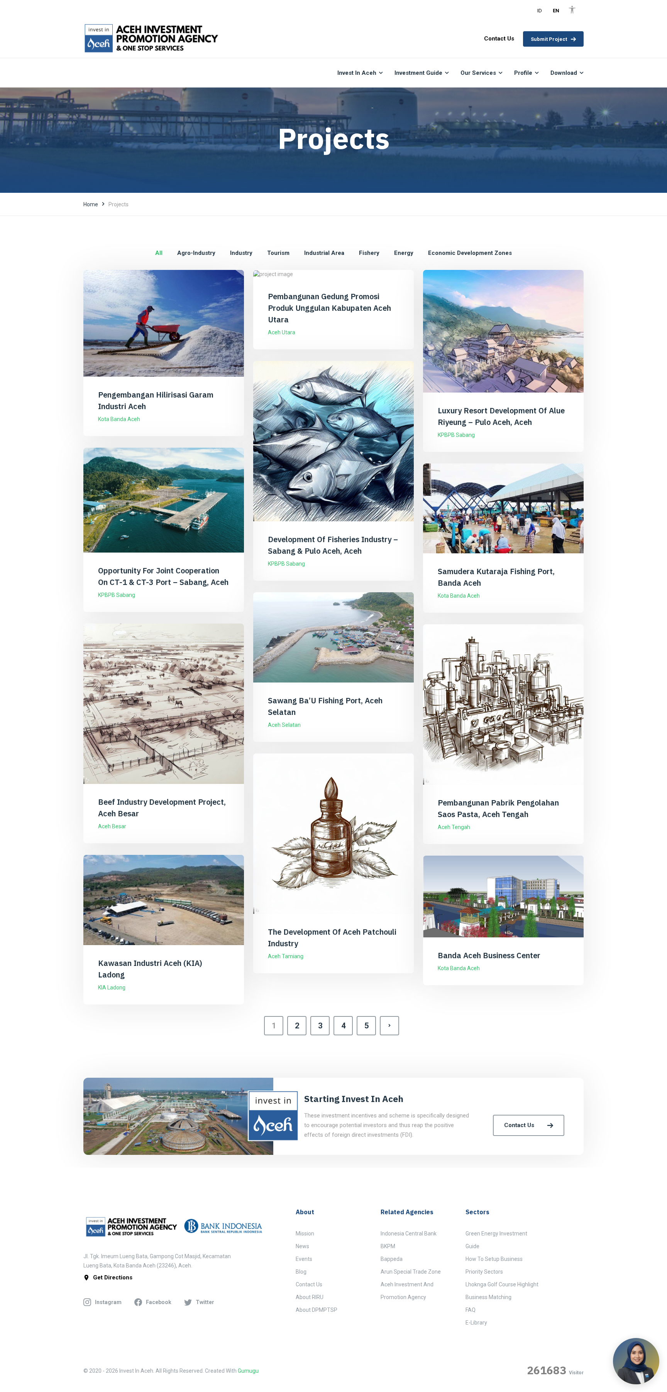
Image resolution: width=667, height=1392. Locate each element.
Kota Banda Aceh (119, 419)
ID (539, 10)
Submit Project (549, 39)
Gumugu (248, 1371)
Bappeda (392, 1259)
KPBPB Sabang (456, 435)
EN (556, 10)
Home (90, 204)
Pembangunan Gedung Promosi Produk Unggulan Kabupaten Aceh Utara (329, 308)
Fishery (369, 252)
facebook (158, 1302)
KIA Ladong (111, 987)
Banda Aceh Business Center (489, 955)
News (302, 1246)
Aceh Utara (281, 332)
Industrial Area (324, 252)
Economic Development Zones (470, 252)
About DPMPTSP (316, 1310)
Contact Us (519, 1125)
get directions (112, 1278)
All (159, 252)
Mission (305, 1233)
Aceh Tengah (454, 827)
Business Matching (488, 1297)
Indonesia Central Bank (409, 1233)
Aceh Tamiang (285, 956)
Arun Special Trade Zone (411, 1272)
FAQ (471, 1310)
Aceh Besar (112, 826)
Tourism (278, 252)
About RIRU (309, 1297)
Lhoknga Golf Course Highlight (502, 1284)
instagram (108, 1302)
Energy (403, 252)
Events (304, 1259)
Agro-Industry (196, 252)
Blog (301, 1272)
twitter (205, 1302)
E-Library (476, 1323)
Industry (241, 252)
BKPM (388, 1246)
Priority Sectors (484, 1272)
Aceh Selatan (284, 725)
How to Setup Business (494, 1259)
